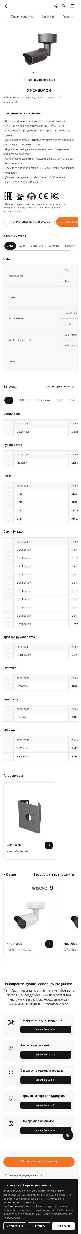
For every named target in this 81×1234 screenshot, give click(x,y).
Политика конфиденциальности (23, 1175)
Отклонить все (15, 1226)
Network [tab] (70, 245)
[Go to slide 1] (33, 72)
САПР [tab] (59, 400)
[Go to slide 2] (36, 72)
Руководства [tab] (43, 400)
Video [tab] (10, 245)
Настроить (39, 1226)
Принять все (63, 1226)
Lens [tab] (22, 245)
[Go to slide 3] (39, 72)
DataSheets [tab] (23, 400)
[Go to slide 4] (42, 72)
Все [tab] (9, 400)
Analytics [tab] (54, 245)
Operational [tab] (36, 245)
